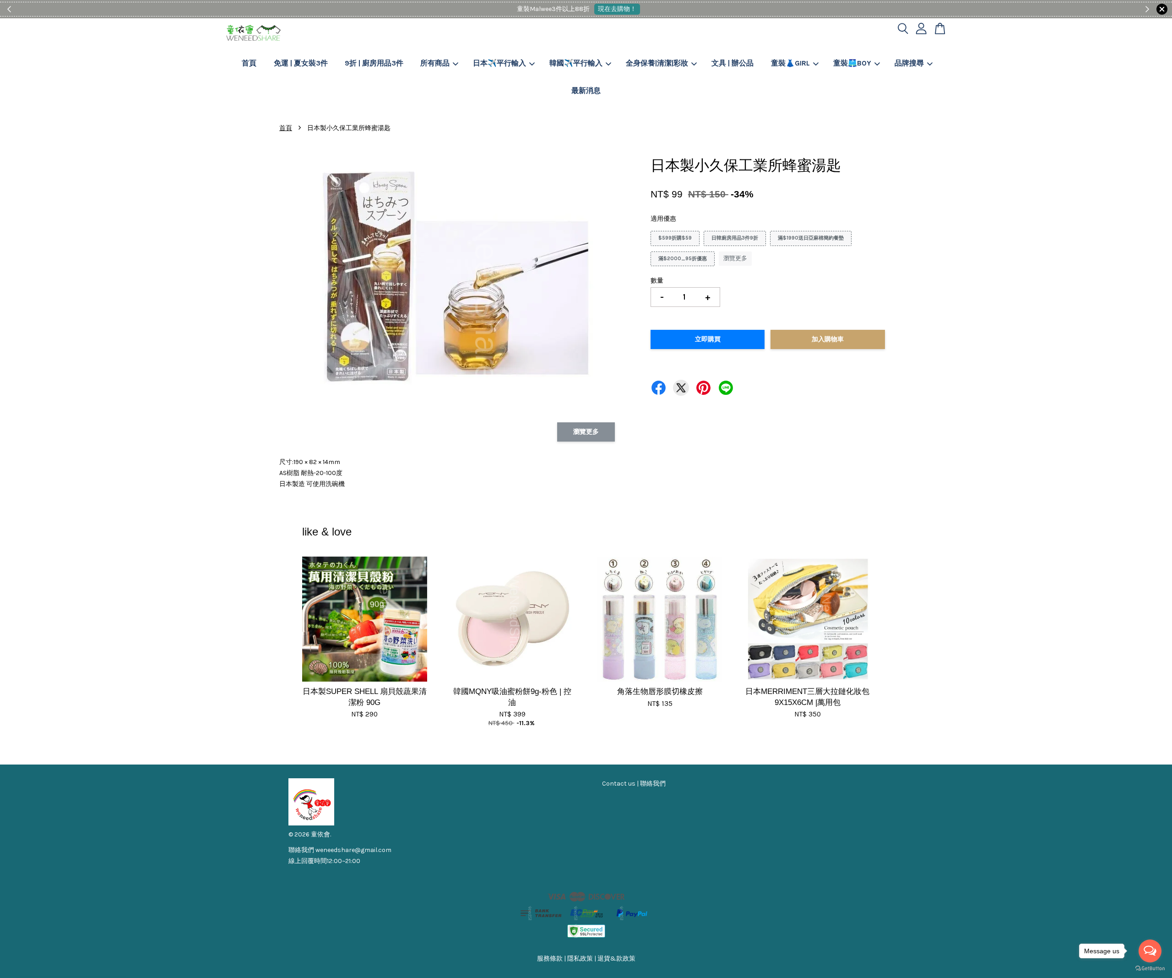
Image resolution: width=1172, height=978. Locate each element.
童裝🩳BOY (852, 63)
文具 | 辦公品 (732, 63)
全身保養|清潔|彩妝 (657, 63)
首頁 (249, 63)
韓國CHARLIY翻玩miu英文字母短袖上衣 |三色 (84, 952)
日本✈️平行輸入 (499, 63)
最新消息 (586, 90)
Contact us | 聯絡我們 (634, 783)
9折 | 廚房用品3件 (374, 63)
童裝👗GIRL (790, 63)
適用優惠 (663, 219)
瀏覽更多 (735, 258)
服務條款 (550, 958)
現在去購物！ (617, 9)
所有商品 (435, 63)
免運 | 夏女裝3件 (301, 63)
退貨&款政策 (616, 958)
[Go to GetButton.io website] (1150, 969)
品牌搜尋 (909, 63)
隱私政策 (580, 958)
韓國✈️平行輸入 (575, 63)
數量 (657, 280)
